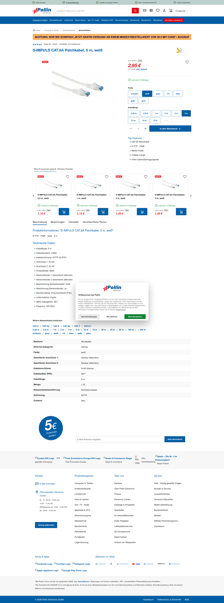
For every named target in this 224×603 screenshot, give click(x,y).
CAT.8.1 (87, 326)
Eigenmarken (120, 536)
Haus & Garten (82, 499)
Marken (157, 515)
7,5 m (133, 120)
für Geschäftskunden (124, 515)
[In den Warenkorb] (64, 211)
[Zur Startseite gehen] (42, 10)
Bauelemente (81, 526)
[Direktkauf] (151, 10)
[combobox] (93, 10)
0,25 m (134, 113)
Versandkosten (84, 581)
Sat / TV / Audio (82, 504)
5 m (186, 113)
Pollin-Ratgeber (121, 520)
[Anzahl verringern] (131, 128)
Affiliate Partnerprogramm (166, 520)
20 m (167, 121)
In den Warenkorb (169, 128)
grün (144, 100)
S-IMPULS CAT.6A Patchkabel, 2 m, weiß (131, 196)
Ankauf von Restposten (125, 542)
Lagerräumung (81, 542)
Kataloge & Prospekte (124, 504)
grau (158, 93)
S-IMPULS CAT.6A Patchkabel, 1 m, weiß (92, 196)
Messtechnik (80, 520)
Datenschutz (91, 444)
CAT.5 (35, 326)
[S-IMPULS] (179, 51)
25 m (112, 329)
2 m (166, 113)
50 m (121, 329)
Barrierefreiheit (161, 509)
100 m (131, 329)
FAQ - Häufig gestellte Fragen (168, 483)
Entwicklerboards (83, 488)
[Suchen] (135, 10)
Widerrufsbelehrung (163, 504)
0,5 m (145, 113)
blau (178, 93)
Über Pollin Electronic (124, 488)
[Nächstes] (190, 195)
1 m (156, 113)
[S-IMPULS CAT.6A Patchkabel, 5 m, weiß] (78, 84)
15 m (155, 120)
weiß (147, 93)
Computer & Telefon (84, 483)
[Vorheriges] (33, 195)
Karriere (118, 483)
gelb (133, 100)
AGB (187, 599)
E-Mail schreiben (47, 483)
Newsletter (119, 509)
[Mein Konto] (164, 10)
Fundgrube (80, 536)
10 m (144, 120)
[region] (78, 84)
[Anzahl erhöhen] (145, 128)
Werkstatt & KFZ (82, 509)
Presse (117, 493)
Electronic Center (122, 499)
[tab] (40, 222)
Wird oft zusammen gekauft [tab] (45, 169)
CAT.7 (77, 326)
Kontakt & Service (162, 488)
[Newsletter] (145, 10)
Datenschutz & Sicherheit (169, 599)
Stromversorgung (83, 515)
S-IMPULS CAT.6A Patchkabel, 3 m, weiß (170, 196)
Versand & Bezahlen (163, 499)
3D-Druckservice (122, 531)
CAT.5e (45, 326)
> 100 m (142, 329)
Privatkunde (180, 11)
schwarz (134, 93)
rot (168, 93)
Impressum (159, 526)
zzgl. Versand (141, 69)
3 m (176, 113)
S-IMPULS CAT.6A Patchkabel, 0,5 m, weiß (53, 196)
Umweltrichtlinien (162, 493)
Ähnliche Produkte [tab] (65, 169)
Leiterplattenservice (123, 526)
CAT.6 (56, 326)
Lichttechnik (80, 493)
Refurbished (80, 531)
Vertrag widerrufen (46, 525)
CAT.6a (66, 326)
